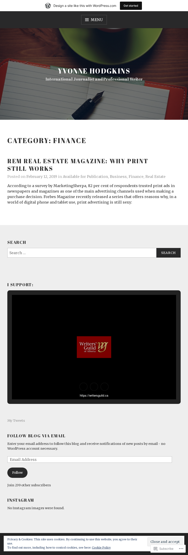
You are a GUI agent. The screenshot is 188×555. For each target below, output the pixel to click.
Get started (131, 5)
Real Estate (155, 176)
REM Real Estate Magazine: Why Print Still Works (78, 165)
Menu (97, 19)
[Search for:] (94, 253)
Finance (136, 176)
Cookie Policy (101, 547)
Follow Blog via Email (36, 435)
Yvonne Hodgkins (94, 71)
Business (118, 176)
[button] (83, 387)
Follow (17, 473)
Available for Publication (85, 176)
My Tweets (16, 421)
